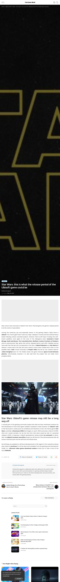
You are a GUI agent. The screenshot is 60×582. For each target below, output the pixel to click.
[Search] (56, 2)
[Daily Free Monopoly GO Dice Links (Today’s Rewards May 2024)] (15, 542)
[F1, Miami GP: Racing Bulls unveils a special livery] (15, 549)
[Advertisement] (30, 311)
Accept (19, 578)
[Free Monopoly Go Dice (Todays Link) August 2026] (15, 526)
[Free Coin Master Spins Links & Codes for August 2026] (15, 518)
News (4, 281)
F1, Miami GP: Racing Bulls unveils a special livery (34, 548)
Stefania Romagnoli (18, 465)
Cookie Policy (6, 576)
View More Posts (51, 465)
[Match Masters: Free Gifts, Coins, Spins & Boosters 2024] (15, 534)
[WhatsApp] (51, 457)
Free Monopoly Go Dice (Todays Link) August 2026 (34, 525)
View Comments (49, 498)
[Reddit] (56, 457)
